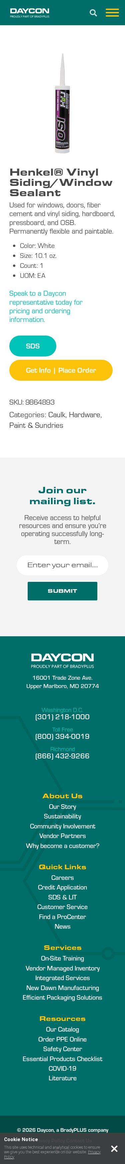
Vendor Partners (62, 835)
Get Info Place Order (61, 370)
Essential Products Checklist (62, 1058)
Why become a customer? (62, 845)
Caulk (56, 414)
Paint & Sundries (36, 425)
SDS (33, 345)
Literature (63, 1077)
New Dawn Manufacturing (62, 987)
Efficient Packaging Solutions (62, 997)
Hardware (84, 414)
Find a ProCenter (62, 916)
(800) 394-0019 (62, 735)
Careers (62, 877)
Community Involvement (62, 825)
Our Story (62, 806)
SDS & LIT (62, 896)
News (63, 926)
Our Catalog (62, 1029)
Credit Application (62, 887)
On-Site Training (62, 958)
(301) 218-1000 (62, 716)
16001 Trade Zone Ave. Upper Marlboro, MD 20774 (62, 681)
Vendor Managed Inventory (63, 967)
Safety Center (62, 1048)
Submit (62, 591)
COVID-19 (62, 1068)
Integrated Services (62, 977)
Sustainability (62, 815)
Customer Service (62, 906)
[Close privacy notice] (114, 1148)
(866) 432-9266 (62, 755)
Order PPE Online (62, 1039)
